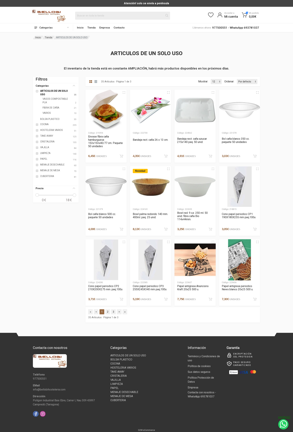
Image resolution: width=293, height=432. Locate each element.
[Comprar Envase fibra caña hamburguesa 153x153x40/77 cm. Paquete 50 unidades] (121, 156)
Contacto (119, 27)
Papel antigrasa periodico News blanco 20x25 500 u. (237, 287)
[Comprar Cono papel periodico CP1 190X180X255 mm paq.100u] (255, 229)
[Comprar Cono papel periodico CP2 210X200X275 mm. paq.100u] (121, 299)
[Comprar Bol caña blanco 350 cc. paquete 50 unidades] (255, 156)
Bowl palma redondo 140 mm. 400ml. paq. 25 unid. (150, 215)
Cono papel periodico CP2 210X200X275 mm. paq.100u (105, 287)
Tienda (91, 27)
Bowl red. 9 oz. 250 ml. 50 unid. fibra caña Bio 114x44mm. (192, 216)
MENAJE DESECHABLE (124, 392)
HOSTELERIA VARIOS (123, 367)
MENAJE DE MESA (121, 396)
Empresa (104, 27)
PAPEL (114, 388)
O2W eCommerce (146, 430)
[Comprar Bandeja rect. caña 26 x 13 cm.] (166, 156)
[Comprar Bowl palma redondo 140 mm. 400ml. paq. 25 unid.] (166, 229)
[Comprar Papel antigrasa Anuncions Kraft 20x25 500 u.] (210, 299)
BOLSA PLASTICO (121, 359)
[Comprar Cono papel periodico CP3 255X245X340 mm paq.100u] (166, 299)
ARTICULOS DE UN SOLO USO (128, 355)
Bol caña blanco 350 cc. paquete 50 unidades (235, 140)
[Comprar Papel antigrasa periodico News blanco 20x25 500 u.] (255, 299)
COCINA (115, 363)
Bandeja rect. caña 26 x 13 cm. (150, 139)
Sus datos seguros (199, 372)
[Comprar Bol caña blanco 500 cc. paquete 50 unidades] (121, 229)
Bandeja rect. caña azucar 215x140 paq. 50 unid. (192, 140)
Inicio (80, 27)
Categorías (42, 85)
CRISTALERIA (118, 375)
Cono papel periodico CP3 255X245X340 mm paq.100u (150, 287)
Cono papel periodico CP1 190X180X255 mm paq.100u (239, 215)
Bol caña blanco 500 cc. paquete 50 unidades (102, 215)
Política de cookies (199, 366)
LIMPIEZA (116, 384)
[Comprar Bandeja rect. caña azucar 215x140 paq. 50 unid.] (210, 156)
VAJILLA (115, 379)
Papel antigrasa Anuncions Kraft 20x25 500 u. (193, 287)
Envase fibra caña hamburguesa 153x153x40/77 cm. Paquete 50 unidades (105, 141)
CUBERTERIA (118, 400)
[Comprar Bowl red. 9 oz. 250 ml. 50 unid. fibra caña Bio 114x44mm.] (210, 229)
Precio (40, 188)
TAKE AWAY (117, 371)
